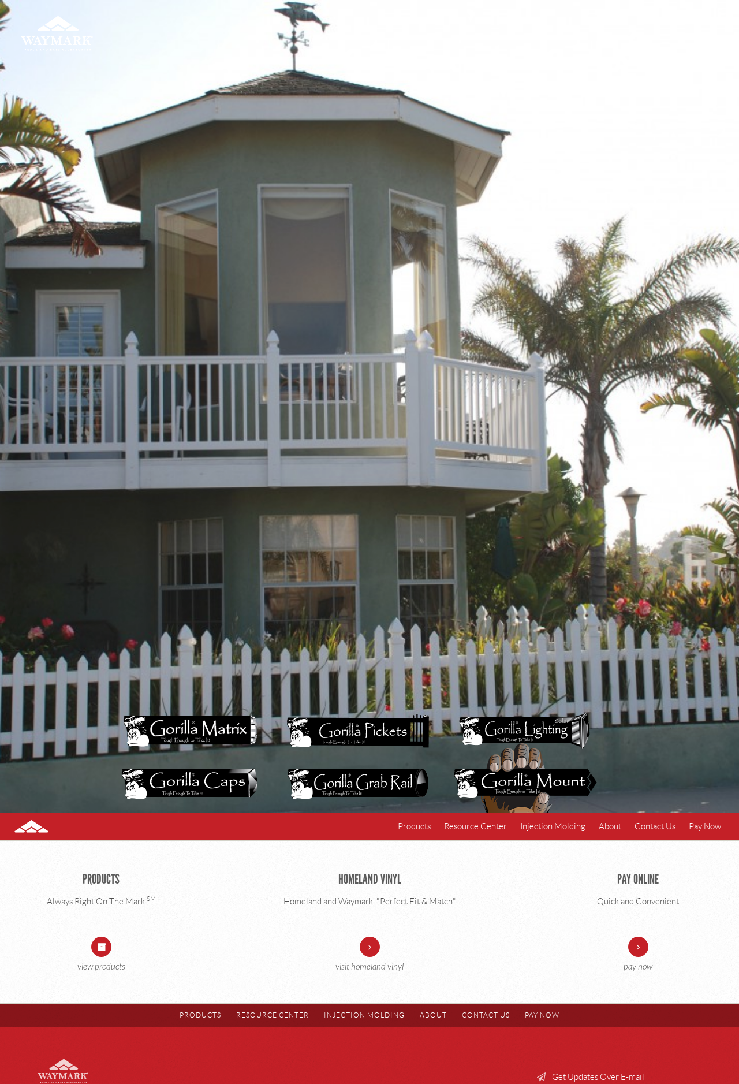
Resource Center (475, 826)
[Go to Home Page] (47, 826)
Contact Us (655, 826)
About (610, 826)
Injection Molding (552, 826)
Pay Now (705, 826)
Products (414, 826)
